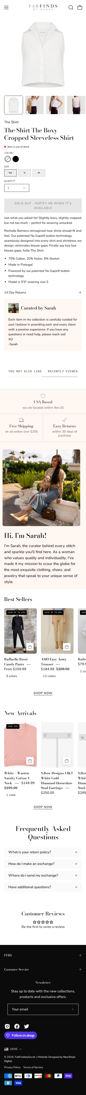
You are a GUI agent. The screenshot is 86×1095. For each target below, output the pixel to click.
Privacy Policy (12, 1067)
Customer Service (16, 969)
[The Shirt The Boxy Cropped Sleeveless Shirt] (13, 105)
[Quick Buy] (30, 647)
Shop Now (43, 693)
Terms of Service (33, 1067)
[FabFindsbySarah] (43, 7)
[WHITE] (8, 159)
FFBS (8, 955)
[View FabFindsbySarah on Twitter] (26, 1026)
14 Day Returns (15, 292)
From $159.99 (15, 669)
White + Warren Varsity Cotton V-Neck (17, 778)
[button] (70, 7)
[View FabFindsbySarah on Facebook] (17, 1026)
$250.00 (47, 793)
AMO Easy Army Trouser (54, 662)
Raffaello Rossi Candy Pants (16, 662)
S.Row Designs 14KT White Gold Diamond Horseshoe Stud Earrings (57, 780)
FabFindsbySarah (25, 1057)
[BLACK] (16, 159)
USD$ (13, 1049)
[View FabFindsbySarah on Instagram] (7, 1026)
